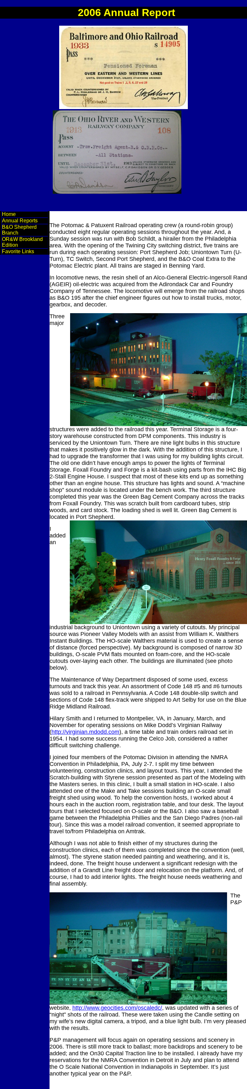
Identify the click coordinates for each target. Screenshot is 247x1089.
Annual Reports (20, 220)
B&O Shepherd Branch (19, 230)
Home (9, 214)
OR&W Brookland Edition (22, 242)
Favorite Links (18, 251)
